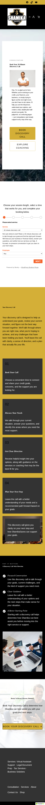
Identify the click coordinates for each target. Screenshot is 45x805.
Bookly (17, 267)
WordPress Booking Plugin (30, 267)
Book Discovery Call (22, 133)
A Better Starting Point (17, 611)
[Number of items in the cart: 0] (38, 17)
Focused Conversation (17, 575)
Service (5, 227)
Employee (6, 250)
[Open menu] (29, 17)
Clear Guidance (14, 591)
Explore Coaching (22, 146)
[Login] (33, 17)
